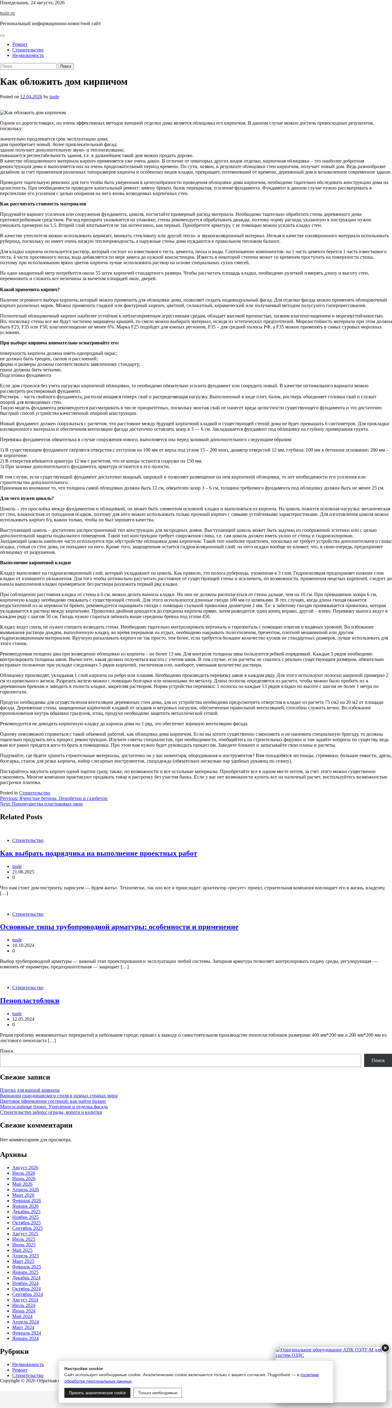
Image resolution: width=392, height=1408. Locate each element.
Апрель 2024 (25, 1321)
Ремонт (20, 44)
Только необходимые (157, 1393)
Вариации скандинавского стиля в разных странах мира (59, 1095)
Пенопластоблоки (29, 1000)
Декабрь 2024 (26, 1277)
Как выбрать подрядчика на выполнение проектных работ (98, 853)
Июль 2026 (23, 1173)
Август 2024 (25, 1299)
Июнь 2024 (24, 1310)
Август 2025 (25, 1233)
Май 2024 (22, 1316)
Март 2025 (23, 1261)
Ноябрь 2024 (25, 1283)
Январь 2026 (25, 1206)
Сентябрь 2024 (27, 1294)
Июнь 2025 (24, 1244)
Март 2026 (23, 1195)
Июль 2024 (23, 1305)
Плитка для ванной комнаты (30, 1090)
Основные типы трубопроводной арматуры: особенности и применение (119, 927)
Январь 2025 (25, 1272)
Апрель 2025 (25, 1255)
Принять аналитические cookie (97, 1393)
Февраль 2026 (26, 1200)
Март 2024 (23, 1327)
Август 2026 (25, 1167)
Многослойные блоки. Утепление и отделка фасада (54, 1106)
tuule (54, 96)
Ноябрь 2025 (25, 1217)
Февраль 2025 (26, 1266)
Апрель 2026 (25, 1189)
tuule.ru (7, 13)
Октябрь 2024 (26, 1288)
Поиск (6, 1050)
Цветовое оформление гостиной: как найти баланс (53, 1101)
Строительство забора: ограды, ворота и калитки (51, 1112)
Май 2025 (22, 1250)
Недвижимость (28, 55)
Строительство (27, 49)
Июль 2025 (23, 1239)
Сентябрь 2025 (27, 1228)
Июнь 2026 (24, 1178)
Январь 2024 (25, 1338)
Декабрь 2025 (26, 1211)
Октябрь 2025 (26, 1222)
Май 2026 (22, 1184)
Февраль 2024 (26, 1332)
